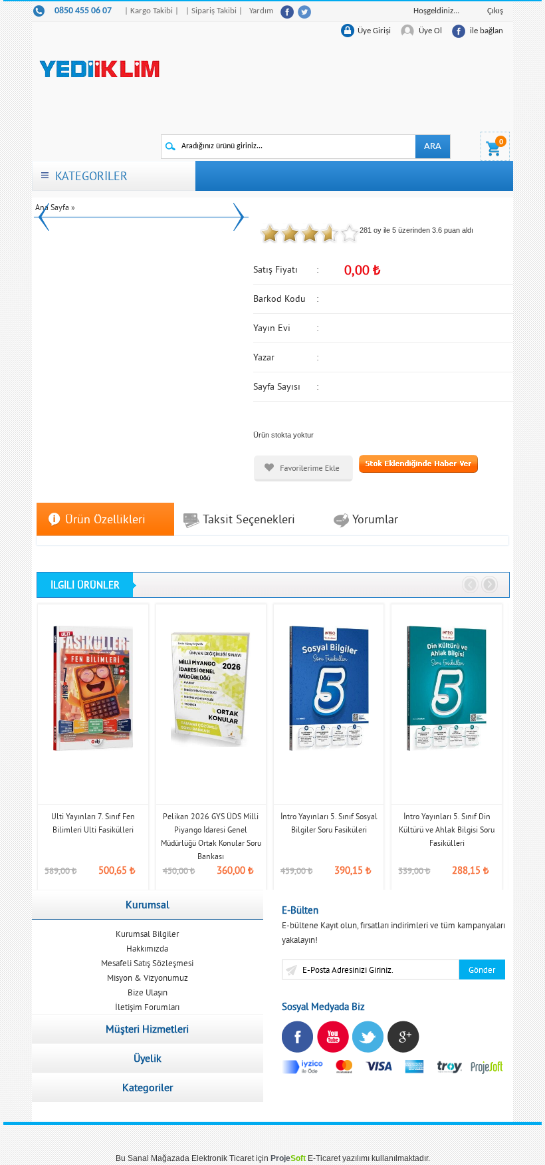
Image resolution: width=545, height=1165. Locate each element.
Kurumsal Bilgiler (147, 933)
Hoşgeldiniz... (436, 11)
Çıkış (495, 11)
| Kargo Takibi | (151, 11)
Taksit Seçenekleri (249, 519)
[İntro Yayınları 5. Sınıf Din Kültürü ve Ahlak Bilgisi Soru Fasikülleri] (446, 687)
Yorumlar (375, 519)
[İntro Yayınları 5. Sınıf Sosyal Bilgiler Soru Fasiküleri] (328, 687)
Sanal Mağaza (154, 1158)
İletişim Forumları (147, 1006)
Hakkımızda (147, 948)
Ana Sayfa (52, 207)
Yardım (261, 11)
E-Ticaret (324, 1158)
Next (238, 216)
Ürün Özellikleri (105, 519)
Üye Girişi (374, 31)
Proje (288, 1158)
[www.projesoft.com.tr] (487, 1066)
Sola (471, 585)
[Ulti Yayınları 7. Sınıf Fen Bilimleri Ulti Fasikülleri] (93, 687)
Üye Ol (430, 31)
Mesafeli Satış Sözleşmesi (147, 963)
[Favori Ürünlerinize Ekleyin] (303, 468)
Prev (44, 216)
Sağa (490, 585)
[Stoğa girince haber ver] (418, 463)
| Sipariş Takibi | (214, 11)
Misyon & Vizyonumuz (147, 977)
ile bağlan (486, 31)
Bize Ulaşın (147, 992)
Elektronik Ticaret (222, 1158)
